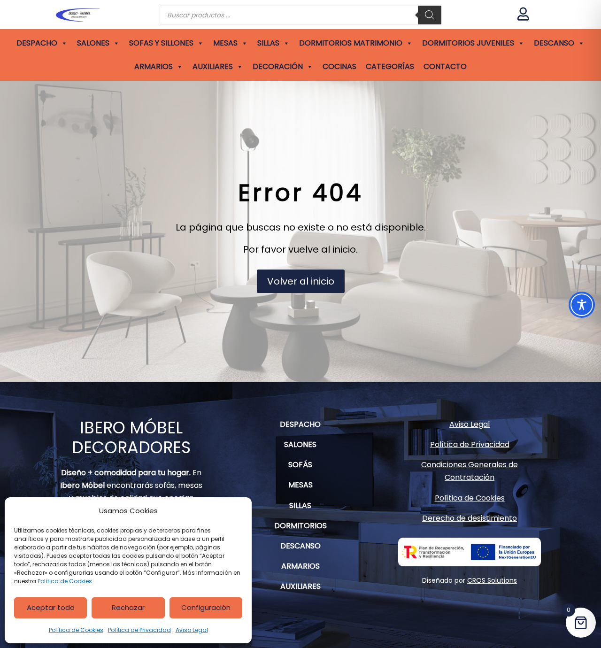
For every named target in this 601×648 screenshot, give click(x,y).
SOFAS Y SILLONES (161, 43)
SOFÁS (300, 464)
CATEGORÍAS (390, 66)
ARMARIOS (153, 66)
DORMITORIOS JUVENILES (468, 43)
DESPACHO (36, 43)
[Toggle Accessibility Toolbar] (582, 305)
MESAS (225, 43)
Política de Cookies (65, 581)
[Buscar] (429, 15)
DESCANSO (554, 43)
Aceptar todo (51, 607)
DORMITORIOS (300, 525)
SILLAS (268, 43)
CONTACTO (445, 66)
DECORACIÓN (278, 66)
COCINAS (339, 66)
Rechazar (128, 607)
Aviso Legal (192, 630)
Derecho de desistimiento (469, 518)
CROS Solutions (492, 580)
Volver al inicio (300, 281)
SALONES (93, 43)
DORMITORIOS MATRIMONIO (350, 43)
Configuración (206, 607)
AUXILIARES (213, 66)
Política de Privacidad (139, 630)
